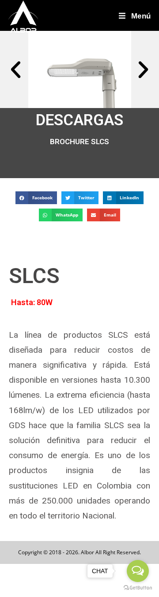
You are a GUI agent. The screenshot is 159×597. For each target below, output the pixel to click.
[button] (15, 69)
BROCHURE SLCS (79, 141)
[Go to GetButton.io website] (138, 588)
